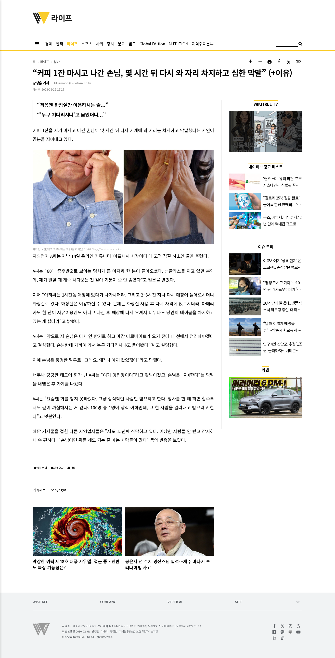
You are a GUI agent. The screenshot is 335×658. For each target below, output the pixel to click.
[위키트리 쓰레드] (299, 626)
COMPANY (108, 602)
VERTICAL (175, 602)
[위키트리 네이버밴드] (275, 638)
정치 (110, 44)
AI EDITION (178, 44)
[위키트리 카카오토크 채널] (283, 632)
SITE (238, 602)
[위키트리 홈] (41, 23)
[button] (250, 61)
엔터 (59, 44)
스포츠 (86, 44)
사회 (99, 44)
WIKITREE (40, 602)
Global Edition (152, 44)
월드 (132, 44)
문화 (121, 44)
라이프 (72, 44)
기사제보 (39, 489)
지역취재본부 (202, 44)
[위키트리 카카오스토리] (275, 632)
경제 (48, 44)
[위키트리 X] (283, 626)
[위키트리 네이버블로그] (290, 632)
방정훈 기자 (41, 82)
